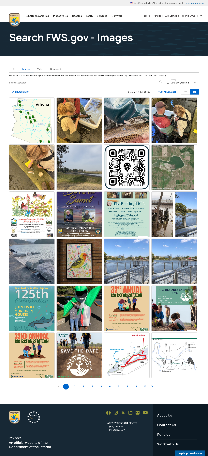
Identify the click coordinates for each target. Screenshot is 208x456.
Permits (157, 15)
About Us (164, 415)
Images (26, 69)
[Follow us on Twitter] (124, 413)
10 (145, 386)
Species (77, 16)
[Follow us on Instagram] (117, 413)
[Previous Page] (59, 387)
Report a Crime (188, 15)
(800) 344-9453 (116, 426)
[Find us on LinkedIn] (131, 413)
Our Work (116, 16)
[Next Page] (152, 387)
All (14, 69)
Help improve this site (190, 453)
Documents (56, 69)
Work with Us (168, 444)
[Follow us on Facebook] (109, 413)
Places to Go (60, 16)
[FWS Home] (14, 20)
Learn (89, 16)
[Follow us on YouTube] (146, 413)
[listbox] (183, 82)
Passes (146, 15)
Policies (163, 434)
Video (40, 69)
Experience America (37, 16)
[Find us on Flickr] (138, 413)
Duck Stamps (171, 15)
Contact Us (166, 424)
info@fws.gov (117, 429)
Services (102, 16)
